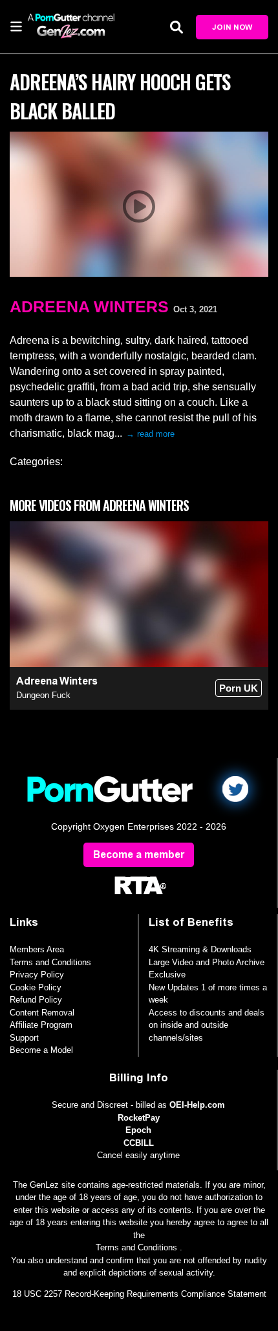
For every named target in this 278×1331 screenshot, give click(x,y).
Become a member (138, 854)
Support (24, 1038)
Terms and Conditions (50, 962)
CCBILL (138, 1143)
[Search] (176, 27)
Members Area (37, 949)
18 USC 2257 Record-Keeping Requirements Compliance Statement (139, 1294)
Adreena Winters (89, 306)
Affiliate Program (41, 1025)
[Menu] (16, 26)
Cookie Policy (35, 987)
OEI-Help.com (197, 1105)
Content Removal (42, 1012)
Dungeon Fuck (43, 695)
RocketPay (139, 1118)
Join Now (232, 27)
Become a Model (41, 1050)
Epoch (138, 1130)
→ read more (150, 434)
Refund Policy (36, 1000)
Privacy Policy (37, 974)
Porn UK (238, 688)
